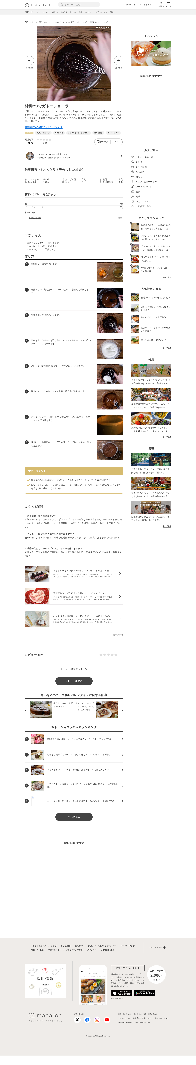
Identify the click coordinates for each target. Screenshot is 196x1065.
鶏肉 (111, 12)
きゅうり (64, 12)
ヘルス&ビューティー (107, 946)
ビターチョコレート (34, 207)
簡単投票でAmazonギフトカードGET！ (44, 127)
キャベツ (73, 12)
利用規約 (129, 1022)
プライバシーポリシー (142, 1022)
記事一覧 (121, 1014)
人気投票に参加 (107, 950)
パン (106, 12)
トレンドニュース (38, 946)
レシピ (54, 946)
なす (38, 12)
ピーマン (46, 12)
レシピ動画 (126, 4)
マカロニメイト (54, 950)
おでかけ (79, 946)
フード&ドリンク (127, 946)
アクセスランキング (74, 950)
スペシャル (92, 950)
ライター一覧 (131, 1014)
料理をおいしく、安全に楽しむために (155, 1018)
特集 (33, 950)
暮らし (90, 946)
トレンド (137, 4)
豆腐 (80, 12)
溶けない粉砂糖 (35, 218)
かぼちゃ (55, 12)
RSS (139, 1018)
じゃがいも (98, 12)
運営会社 (121, 1022)
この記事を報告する (117, 635)
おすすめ (147, 4)
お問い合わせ (152, 1014)
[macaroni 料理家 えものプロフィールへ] (74, 156)
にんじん (88, 12)
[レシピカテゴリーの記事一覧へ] (29, 133)
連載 (41, 950)
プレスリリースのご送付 (127, 1018)
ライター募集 (142, 1014)
